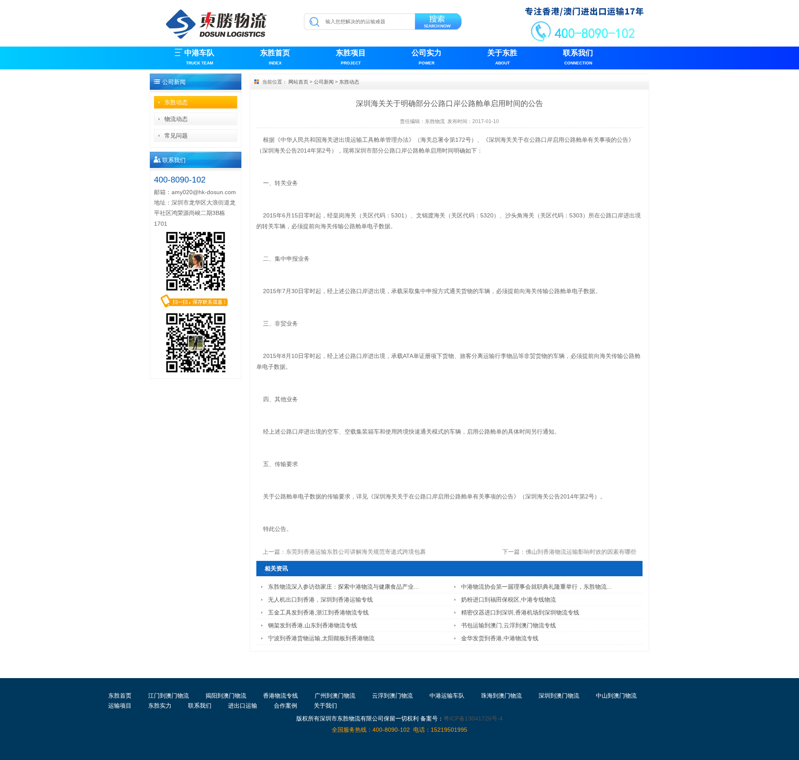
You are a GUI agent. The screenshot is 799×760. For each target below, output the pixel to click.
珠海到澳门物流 (501, 695)
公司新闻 (324, 82)
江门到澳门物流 (168, 695)
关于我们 (325, 705)
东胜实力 (159, 705)
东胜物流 (435, 121)
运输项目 (120, 705)
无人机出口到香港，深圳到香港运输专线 (320, 599)
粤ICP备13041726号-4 (473, 718)
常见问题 (176, 135)
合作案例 (285, 705)
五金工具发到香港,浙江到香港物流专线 (318, 612)
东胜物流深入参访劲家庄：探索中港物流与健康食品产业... (343, 586)
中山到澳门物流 (616, 695)
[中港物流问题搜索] (439, 22)
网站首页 (298, 82)
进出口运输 (242, 705)
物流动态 (176, 119)
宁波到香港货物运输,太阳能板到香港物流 (321, 638)
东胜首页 (275, 57)
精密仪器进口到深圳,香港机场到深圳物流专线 (520, 612)
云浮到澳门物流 (392, 695)
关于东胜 (502, 57)
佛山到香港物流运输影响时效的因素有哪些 (581, 551)
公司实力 (427, 57)
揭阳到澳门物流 (226, 695)
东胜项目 (351, 57)
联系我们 (578, 57)
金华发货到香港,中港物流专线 (499, 638)
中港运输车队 (446, 695)
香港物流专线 (280, 695)
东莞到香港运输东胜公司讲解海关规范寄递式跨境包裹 (356, 551)
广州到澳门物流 (335, 695)
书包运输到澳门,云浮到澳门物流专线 (508, 625)
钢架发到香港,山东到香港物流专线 (312, 625)
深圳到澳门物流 (558, 695)
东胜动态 (176, 102)
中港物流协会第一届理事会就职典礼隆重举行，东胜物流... (536, 586)
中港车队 (199, 57)
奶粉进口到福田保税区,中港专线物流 (508, 599)
